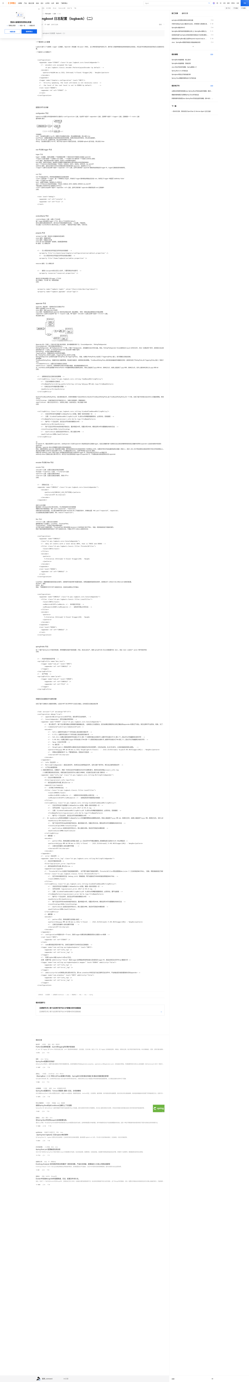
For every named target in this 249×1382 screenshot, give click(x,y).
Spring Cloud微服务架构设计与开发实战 (184, 78)
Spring (91, 994)
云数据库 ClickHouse (58, 994)
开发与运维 (48, 13)
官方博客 (48, 8)
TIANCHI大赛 (61, 8)
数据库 (63, 1103)
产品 (25, 3)
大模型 (20, 3)
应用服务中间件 (61, 1088)
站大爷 (38, 1044)
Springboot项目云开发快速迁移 (181, 74)
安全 (53, 1044)
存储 (43, 1176)
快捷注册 (12, 32)
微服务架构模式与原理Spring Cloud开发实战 (185, 95)
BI (49, 1161)
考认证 (54, 8)
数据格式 (74, 994)
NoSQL (48, 1176)
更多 (211, 54)
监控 (49, 1044)
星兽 (37, 1059)
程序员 (58, 1044)
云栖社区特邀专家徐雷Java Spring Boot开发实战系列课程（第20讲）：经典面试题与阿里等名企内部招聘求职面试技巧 (192, 91)
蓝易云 (38, 1117)
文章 (54, 13)
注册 (238, 3)
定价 (42, 3)
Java (68, 994)
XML (80, 994)
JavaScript (51, 1074)
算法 (47, 1117)
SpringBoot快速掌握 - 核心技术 (181, 60)
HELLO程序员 (40, 1103)
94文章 (66, 1379)
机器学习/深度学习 (49, 1132)
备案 (228, 3)
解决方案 (31, 3)
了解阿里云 (64, 3)
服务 (57, 3)
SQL (85, 994)
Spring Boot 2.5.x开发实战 (180, 71)
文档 (224, 3)
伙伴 (52, 3)
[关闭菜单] (3, 3)
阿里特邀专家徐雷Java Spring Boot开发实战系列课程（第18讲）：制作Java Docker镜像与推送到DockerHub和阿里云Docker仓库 (192, 98)
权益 (37, 3)
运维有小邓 (39, 1161)
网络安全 (53, 1161)
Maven (62, 1074)
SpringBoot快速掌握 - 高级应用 (181, 63)
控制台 (233, 3)
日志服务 (47, 994)
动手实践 (42, 8)
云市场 (47, 3)
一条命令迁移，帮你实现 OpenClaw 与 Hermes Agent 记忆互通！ (192, 111)
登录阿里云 (29, 31)
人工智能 (47, 1147)
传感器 (54, 1103)
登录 (245, 3)
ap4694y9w (39, 1132)
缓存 (50, 1088)
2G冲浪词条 (39, 1147)
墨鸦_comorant (47, 1379)
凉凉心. (38, 1074)
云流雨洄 (38, 1088)
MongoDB (54, 1176)
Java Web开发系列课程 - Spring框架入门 (184, 67)
